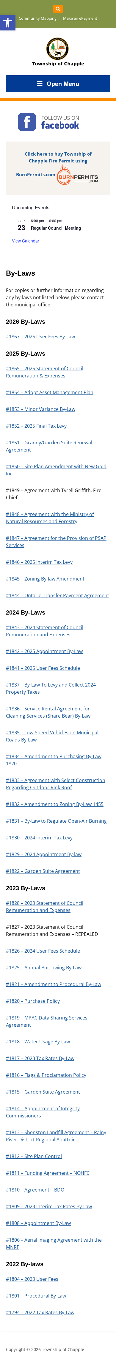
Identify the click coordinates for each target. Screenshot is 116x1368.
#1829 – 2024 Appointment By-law (43, 854)
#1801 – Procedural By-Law (36, 1295)
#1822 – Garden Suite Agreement (43, 871)
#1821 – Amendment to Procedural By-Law (53, 984)
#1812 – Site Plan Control (34, 1156)
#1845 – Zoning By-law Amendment (45, 578)
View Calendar (25, 241)
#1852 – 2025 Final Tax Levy (36, 426)
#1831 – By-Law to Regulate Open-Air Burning (56, 821)
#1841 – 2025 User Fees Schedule (43, 668)
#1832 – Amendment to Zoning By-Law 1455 (55, 804)
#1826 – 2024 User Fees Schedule (43, 951)
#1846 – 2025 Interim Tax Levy (39, 562)
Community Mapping (38, 18)
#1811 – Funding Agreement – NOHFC (48, 1173)
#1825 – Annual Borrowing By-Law (43, 967)
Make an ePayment (80, 18)
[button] (7, 22)
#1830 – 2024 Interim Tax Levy (39, 837)
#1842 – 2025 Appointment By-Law (44, 651)
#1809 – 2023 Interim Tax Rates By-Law (49, 1206)
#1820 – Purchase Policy (33, 1001)
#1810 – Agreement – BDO (35, 1189)
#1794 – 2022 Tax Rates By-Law (40, 1312)
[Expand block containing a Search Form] (58, 9)
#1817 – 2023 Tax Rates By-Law (40, 1058)
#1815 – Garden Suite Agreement (43, 1091)
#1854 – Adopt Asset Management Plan (49, 392)
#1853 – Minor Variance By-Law (40, 409)
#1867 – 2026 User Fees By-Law (40, 336)
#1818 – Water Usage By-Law (38, 1041)
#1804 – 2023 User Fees (32, 1279)
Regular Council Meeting (56, 228)
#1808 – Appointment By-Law (38, 1223)
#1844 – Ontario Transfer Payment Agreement (57, 595)
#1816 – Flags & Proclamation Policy (46, 1075)
